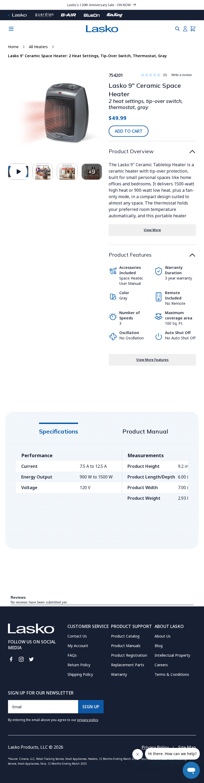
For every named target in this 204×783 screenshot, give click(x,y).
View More (152, 230)
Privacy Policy (155, 747)
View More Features (152, 359)
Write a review (181, 75)
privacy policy (87, 720)
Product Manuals (126, 645)
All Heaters (38, 46)
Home (13, 46)
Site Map (187, 747)
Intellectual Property (172, 655)
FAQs (72, 655)
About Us (163, 636)
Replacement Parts (127, 664)
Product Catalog (125, 636)
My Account (77, 645)
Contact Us (77, 636)
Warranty (119, 674)
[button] (177, 29)
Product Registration (129, 655)
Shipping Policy (80, 674)
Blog (159, 645)
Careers (161, 664)
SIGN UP (90, 707)
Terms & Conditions (172, 674)
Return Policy (78, 664)
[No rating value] (152, 75)
